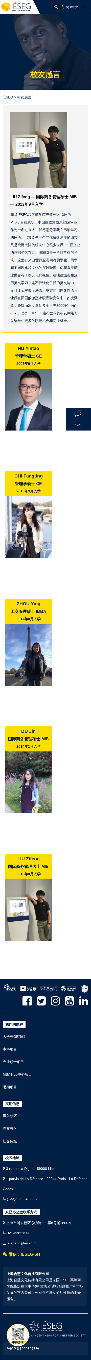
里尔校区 (10, 1116)
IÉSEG (8, 97)
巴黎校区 (10, 1128)
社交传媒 (10, 1141)
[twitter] (41, 1001)
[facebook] (27, 1001)
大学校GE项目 (14, 1037)
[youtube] (69, 1001)
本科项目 (10, 1049)
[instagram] (55, 1001)
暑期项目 (10, 1087)
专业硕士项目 (13, 1062)
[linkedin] (83, 1001)
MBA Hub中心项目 (17, 1074)
